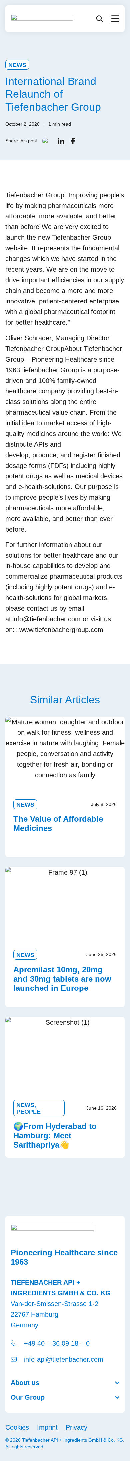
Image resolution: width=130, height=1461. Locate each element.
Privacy (76, 1427)
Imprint (47, 1427)
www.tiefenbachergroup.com (61, 629)
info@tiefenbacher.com (46, 619)
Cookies (17, 1427)
